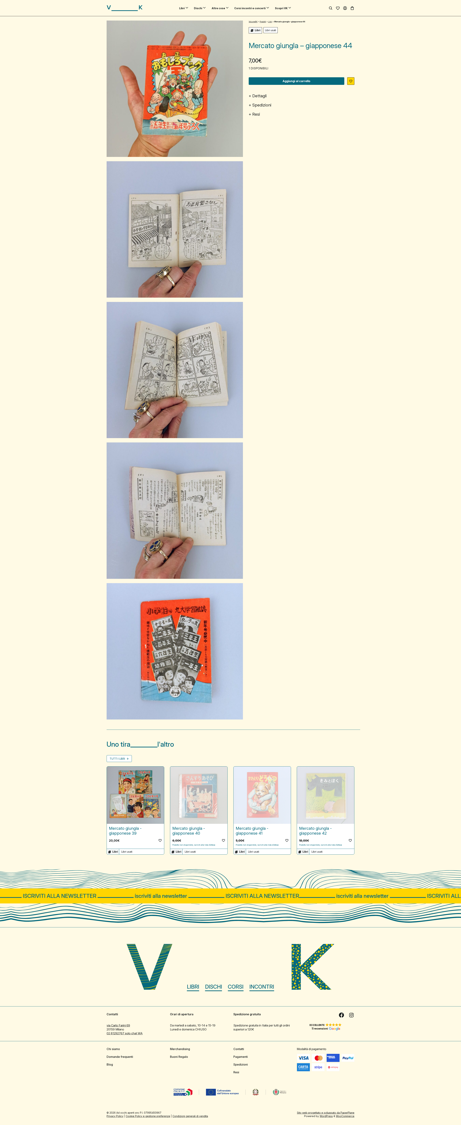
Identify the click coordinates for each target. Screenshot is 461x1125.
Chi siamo (113, 1049)
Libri (182, 8)
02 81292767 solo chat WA (125, 1033)
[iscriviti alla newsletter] (230, 895)
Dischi (198, 8)
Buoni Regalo (179, 1057)
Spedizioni (261, 105)
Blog (110, 1064)
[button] (350, 81)
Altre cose (218, 8)
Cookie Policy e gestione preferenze (148, 1116)
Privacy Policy (115, 1116)
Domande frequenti (120, 1057)
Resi (256, 114)
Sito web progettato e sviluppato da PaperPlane (325, 1112)
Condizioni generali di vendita (190, 1116)
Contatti (238, 1049)
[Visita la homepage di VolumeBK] (125, 8)
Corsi (235, 986)
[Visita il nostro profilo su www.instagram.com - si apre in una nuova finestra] (351, 1015)
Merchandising (180, 1049)
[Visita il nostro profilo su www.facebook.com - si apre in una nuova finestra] (341, 1015)
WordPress (326, 1116)
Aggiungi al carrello (296, 81)
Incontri (261, 986)
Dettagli (259, 95)
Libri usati (270, 30)
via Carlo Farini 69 (118, 1025)
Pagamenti (240, 1057)
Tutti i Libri (118, 758)
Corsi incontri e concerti (250, 8)
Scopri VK (281, 8)
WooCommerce (345, 1116)
